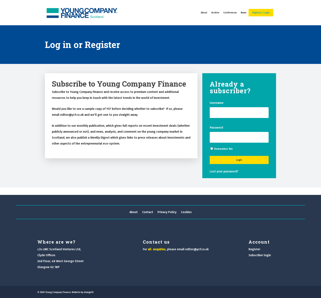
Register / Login (261, 12)
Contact (147, 212)
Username (223, 103)
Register (254, 249)
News (243, 12)
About (204, 12)
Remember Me (223, 148)
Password (222, 127)
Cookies (186, 212)
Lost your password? (224, 171)
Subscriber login (260, 255)
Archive (215, 12)
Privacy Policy (167, 212)
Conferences (230, 12)
